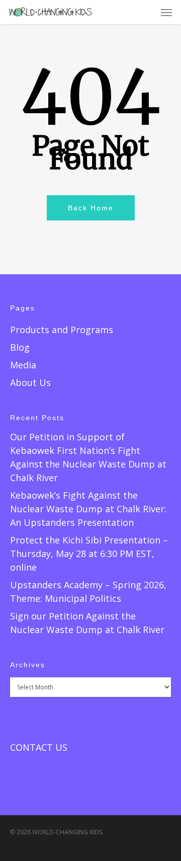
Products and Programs (61, 330)
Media (23, 365)
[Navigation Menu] (166, 12)
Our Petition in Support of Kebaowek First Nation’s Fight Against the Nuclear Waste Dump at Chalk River (88, 457)
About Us (30, 382)
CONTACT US (38, 747)
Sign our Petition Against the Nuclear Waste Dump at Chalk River (87, 623)
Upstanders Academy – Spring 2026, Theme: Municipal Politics (88, 591)
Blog (20, 347)
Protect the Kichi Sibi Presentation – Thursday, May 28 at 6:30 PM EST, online (89, 553)
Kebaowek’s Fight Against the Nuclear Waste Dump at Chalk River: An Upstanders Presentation (88, 508)
